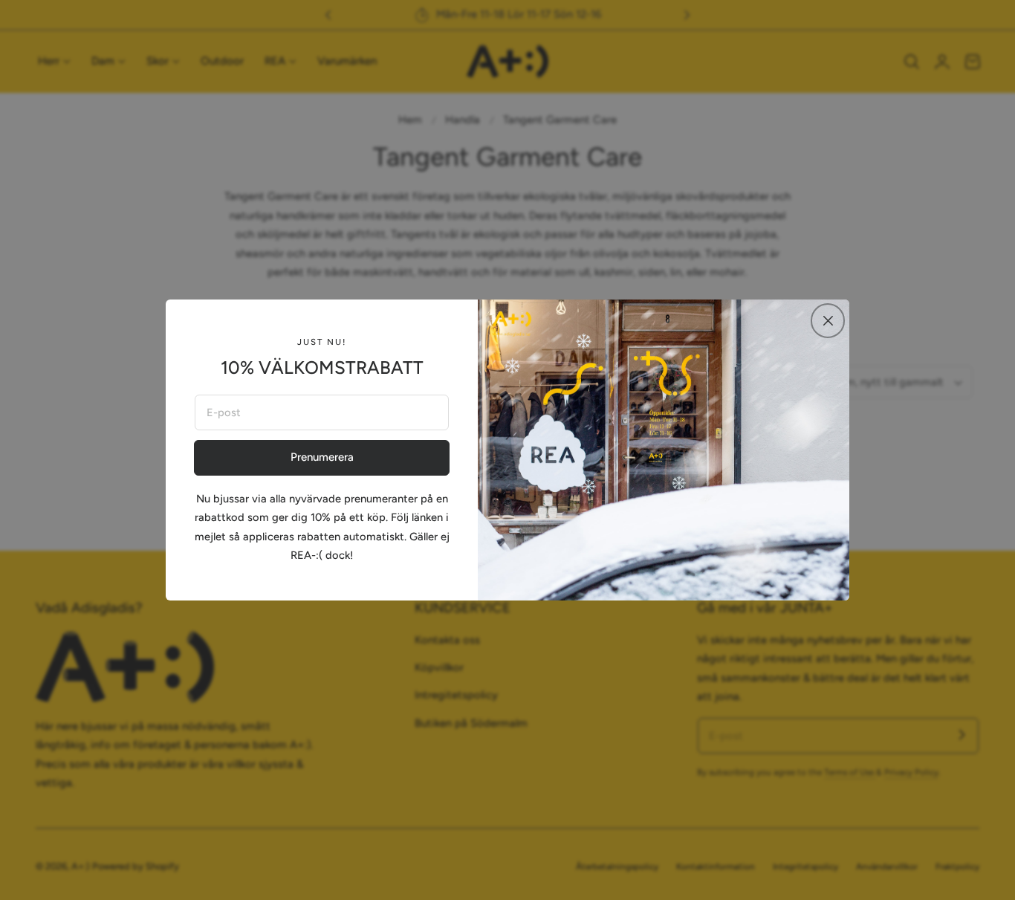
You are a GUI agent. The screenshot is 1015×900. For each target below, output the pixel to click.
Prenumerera (322, 457)
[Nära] (828, 320)
